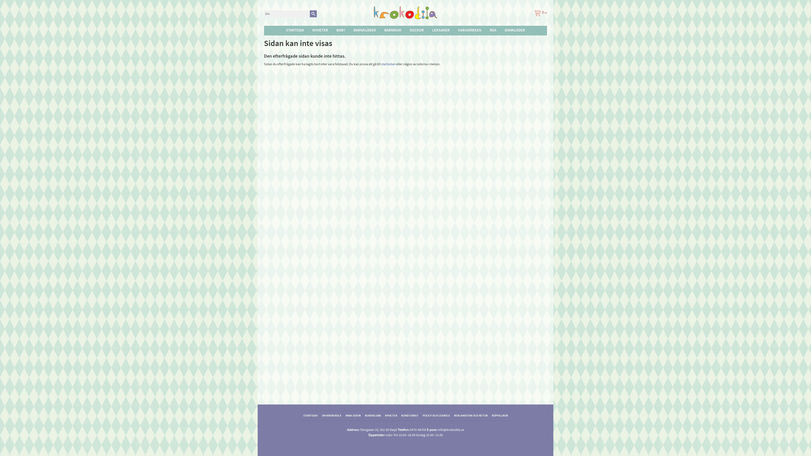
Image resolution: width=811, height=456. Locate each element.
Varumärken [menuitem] (469, 30)
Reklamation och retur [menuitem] (471, 416)
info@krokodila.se (451, 430)
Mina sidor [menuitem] (353, 416)
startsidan (388, 64)
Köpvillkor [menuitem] (500, 416)
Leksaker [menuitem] (441, 30)
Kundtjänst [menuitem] (409, 416)
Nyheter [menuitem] (320, 30)
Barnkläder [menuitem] (365, 30)
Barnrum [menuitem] (392, 30)
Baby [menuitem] (340, 30)
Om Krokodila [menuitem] (331, 416)
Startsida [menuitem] (295, 30)
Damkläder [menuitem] (515, 30)
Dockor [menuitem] (417, 30)
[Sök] (313, 13)
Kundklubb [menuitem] (373, 416)
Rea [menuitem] (493, 30)
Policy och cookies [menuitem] (436, 416)
